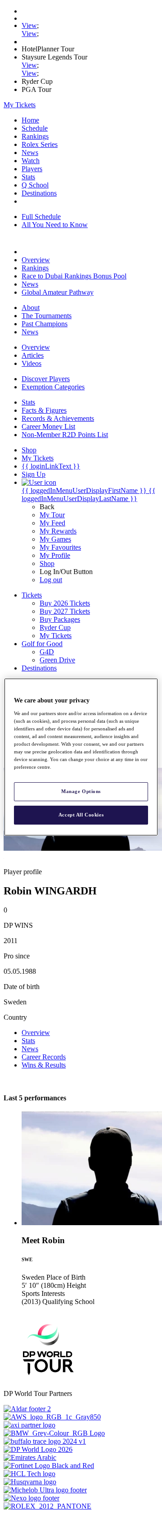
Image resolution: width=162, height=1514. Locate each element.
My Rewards (58, 531)
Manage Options (81, 791)
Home (30, 120)
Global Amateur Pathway (58, 292)
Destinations (39, 193)
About (31, 307)
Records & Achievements (58, 418)
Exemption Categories (53, 387)
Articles (33, 355)
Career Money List (48, 426)
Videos (31, 363)
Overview (36, 260)
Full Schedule (41, 216)
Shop (47, 563)
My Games (55, 539)
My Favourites (60, 547)
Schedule (35, 128)
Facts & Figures (44, 410)
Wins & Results (44, 1065)
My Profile (55, 555)
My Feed (52, 523)
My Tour (52, 515)
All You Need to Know (55, 224)
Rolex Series (40, 144)
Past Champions (45, 324)
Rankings (35, 136)
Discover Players (46, 379)
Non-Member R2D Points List (65, 434)
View (29, 25)
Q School (35, 185)
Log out (51, 580)
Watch (31, 160)
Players (32, 169)
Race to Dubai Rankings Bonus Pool (74, 276)
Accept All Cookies (81, 814)
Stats (28, 177)
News (30, 152)
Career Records (44, 1057)
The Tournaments (47, 315)
